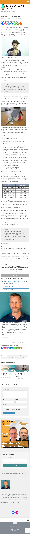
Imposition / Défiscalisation (8, 11)
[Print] (20, 23)
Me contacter (5, 337)
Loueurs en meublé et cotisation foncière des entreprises (16, 288)
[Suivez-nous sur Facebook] (12, 530)
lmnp (2, 357)
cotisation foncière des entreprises (21, 355)
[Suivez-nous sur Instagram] (15, 530)
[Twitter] (8, 23)
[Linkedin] (11, 23)
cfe (7, 355)
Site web (4, 404)
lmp (5, 357)
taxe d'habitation (21, 357)
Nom (4, 399)
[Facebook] (2, 23)
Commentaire (6, 389)
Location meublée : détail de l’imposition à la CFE (14, 281)
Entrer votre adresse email (10, 457)
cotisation (11, 355)
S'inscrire (15, 465)
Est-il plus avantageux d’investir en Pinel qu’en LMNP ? (20, 375)
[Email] (17, 23)
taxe (16, 357)
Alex (4, 18)
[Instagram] (5, 23)
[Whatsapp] (14, 23)
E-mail (17, 399)
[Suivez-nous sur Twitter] (18, 530)
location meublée (11, 357)
